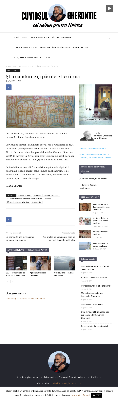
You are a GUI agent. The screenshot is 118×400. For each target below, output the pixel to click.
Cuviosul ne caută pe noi (92, 304)
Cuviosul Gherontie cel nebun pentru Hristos (24, 198)
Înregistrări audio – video (64, 48)
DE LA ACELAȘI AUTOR (37, 250)
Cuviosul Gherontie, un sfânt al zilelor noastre (95, 268)
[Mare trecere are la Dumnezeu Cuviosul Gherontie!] (85, 207)
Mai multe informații (81, 395)
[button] (108, 37)
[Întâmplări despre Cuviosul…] (85, 234)
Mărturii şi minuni (60, 37)
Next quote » (85, 188)
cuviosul (37, 195)
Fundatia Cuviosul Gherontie (92, 148)
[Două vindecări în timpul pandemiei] (85, 246)
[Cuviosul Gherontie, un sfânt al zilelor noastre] (16, 263)
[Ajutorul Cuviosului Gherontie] (40, 263)
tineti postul (36, 202)
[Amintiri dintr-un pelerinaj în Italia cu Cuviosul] (85, 221)
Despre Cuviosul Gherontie (34, 37)
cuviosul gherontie (51, 195)
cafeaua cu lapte (24, 195)
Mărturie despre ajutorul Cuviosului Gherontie (92, 294)
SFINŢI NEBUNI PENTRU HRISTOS (27, 58)
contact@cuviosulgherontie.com (66, 383)
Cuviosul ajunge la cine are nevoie (96, 286)
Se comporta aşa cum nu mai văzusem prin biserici (20, 238)
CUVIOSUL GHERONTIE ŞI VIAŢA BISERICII (31, 48)
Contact (47, 58)
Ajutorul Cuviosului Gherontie (94, 277)
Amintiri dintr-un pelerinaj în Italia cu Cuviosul (101, 220)
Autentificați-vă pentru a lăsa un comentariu (25, 298)
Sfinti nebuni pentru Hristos (18, 202)
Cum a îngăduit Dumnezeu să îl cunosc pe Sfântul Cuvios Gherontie (95, 315)
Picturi (84, 48)
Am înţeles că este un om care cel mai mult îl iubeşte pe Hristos (59, 238)
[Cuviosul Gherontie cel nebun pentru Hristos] (59, 16)
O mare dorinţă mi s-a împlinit (94, 326)
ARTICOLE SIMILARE (15, 250)
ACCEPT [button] (97, 395)
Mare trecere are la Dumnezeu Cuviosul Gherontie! (101, 207)
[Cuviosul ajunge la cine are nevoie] (64, 263)
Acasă (16, 37)
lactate (48, 198)
